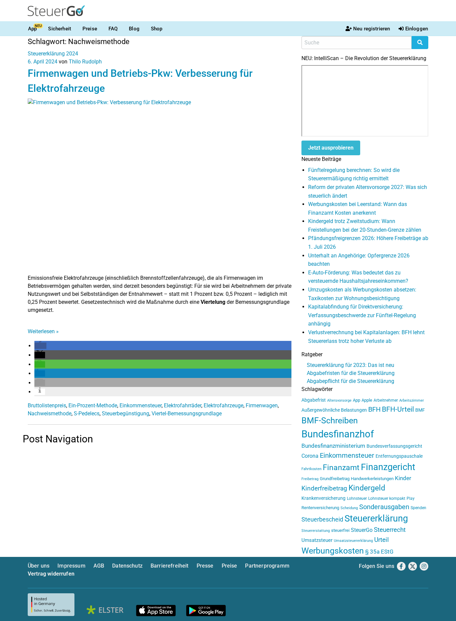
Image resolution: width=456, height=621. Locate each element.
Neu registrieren (371, 29)
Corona (309, 456)
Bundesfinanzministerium (333, 445)
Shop (157, 29)
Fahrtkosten (311, 469)
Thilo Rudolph (85, 61)
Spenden (418, 507)
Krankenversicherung (323, 498)
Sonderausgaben (384, 507)
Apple (367, 400)
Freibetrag (309, 479)
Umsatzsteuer (316, 540)
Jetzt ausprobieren (331, 148)
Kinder (403, 478)
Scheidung (349, 508)
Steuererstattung (315, 531)
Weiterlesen (43, 331)
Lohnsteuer (357, 498)
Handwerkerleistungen (372, 478)
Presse (205, 566)
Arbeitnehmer (386, 400)
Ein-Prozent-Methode (92, 405)
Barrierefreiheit (170, 566)
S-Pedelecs (86, 413)
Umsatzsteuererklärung (353, 541)
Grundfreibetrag (335, 478)
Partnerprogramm (267, 566)
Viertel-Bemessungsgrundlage (187, 413)
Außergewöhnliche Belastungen (334, 410)
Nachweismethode (49, 413)
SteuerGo (362, 530)
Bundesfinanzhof (337, 434)
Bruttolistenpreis (47, 405)
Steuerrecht (390, 530)
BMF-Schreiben (329, 420)
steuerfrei (340, 530)
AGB (98, 566)
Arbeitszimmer (411, 400)
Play (411, 498)
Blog (134, 29)
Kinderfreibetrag (324, 488)
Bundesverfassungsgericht (394, 446)
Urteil (381, 540)
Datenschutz (127, 566)
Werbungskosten (332, 551)
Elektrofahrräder (182, 405)
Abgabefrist (313, 400)
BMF (420, 410)
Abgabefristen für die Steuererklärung (351, 373)
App (32, 29)
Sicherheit (59, 29)
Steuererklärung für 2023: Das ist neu (350, 365)
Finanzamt (341, 467)
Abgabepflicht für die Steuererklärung (350, 381)
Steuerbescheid (322, 519)
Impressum (71, 566)
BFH (374, 409)
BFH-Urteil (398, 409)
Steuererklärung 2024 (53, 53)
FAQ (113, 29)
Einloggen (416, 29)
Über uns (38, 566)
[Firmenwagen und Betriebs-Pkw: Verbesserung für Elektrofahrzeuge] (159, 186)
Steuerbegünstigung (125, 413)
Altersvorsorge (339, 400)
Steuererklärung (376, 518)
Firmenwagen (262, 405)
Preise (89, 29)
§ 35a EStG (379, 551)
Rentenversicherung (320, 507)
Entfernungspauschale (399, 456)
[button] (40, 346)
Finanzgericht (388, 467)
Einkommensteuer (141, 405)
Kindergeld (367, 487)
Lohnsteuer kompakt (386, 498)
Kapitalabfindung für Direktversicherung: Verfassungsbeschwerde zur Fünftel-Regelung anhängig (362, 315)
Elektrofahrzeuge (223, 405)
